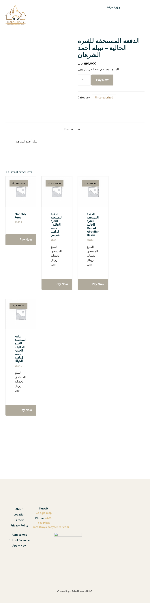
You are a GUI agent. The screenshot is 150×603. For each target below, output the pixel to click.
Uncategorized (104, 97)
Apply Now (19, 545)
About (19, 509)
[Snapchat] (100, 20)
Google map (44, 513)
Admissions (19, 534)
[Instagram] (119, 20)
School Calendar (19, 540)
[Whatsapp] (110, 20)
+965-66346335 (45, 520)
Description (72, 129)
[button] (38, 12)
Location (19, 514)
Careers (19, 520)
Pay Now (102, 79)
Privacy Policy (19, 525)
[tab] (75, 129)
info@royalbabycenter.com (51, 527)
